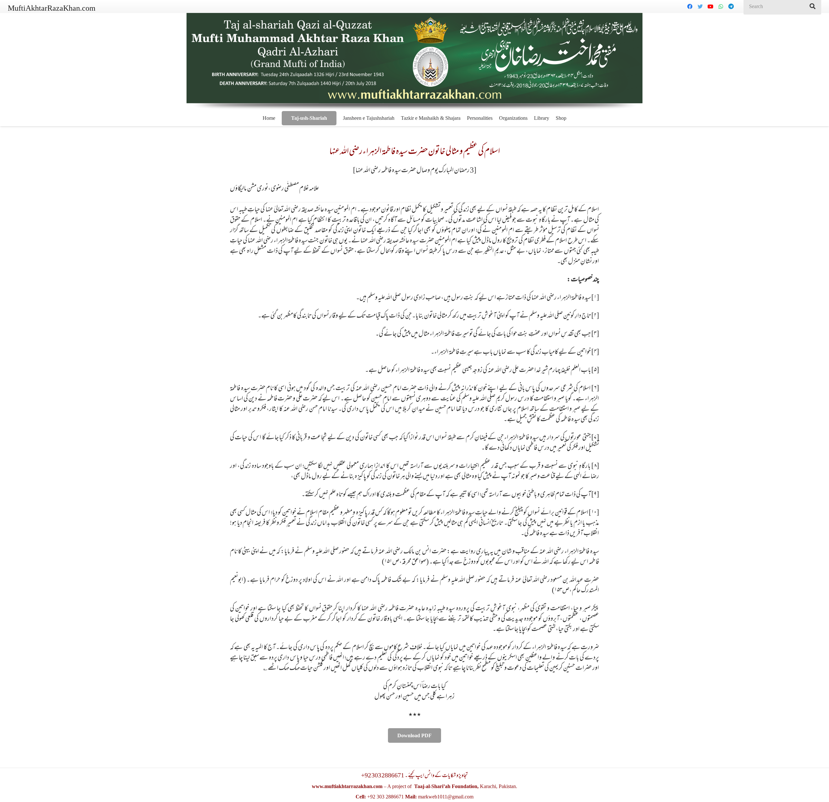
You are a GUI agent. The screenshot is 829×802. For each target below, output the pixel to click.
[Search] (812, 6)
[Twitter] (700, 6)
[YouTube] (710, 6)
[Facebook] (690, 6)
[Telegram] (731, 6)
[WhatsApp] (721, 6)
